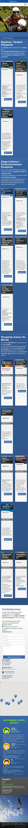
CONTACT (8, 824)
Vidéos (3, 783)
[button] (21, 701)
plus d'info (8, 99)
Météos (3, 781)
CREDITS (12, 824)
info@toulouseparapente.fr (11, 626)
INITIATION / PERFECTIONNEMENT (12, 823)
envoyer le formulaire (15, 657)
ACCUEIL (3, 823)
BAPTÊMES (4, 824)
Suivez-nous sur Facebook (8, 784)
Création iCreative (23, 826)
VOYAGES (20, 823)
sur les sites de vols (9, 673)
